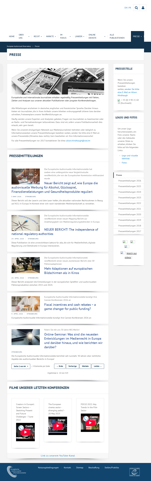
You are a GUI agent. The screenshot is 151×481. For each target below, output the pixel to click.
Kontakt (67, 467)
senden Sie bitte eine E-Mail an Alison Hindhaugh (128, 92)
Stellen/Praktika (112, 467)
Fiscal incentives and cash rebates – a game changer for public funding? (70, 307)
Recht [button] (37, 36)
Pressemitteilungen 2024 (129, 192)
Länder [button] (78, 36)
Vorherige (72, 366)
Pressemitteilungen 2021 (129, 208)
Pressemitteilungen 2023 (129, 197)
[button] (21, 366)
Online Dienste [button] (92, 36)
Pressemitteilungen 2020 (129, 214)
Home (12, 36)
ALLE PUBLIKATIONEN (117, 36)
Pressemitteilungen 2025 (129, 186)
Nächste (85, 366)
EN (126, 7)
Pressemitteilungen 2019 (129, 220)
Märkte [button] (50, 36)
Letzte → (98, 366)
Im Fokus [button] (63, 36)
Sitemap (79, 467)
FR (130, 7)
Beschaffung (93, 467)
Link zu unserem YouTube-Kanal (58, 455)
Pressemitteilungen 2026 (129, 180)
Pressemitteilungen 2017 (129, 231)
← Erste (59, 366)
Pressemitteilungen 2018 (129, 225)
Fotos (124, 162)
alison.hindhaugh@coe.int (78, 140)
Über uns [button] (21, 36)
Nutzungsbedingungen (48, 467)
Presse (119, 175)
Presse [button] (136, 36)
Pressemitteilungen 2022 (129, 203)
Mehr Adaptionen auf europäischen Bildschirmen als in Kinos (68, 270)
